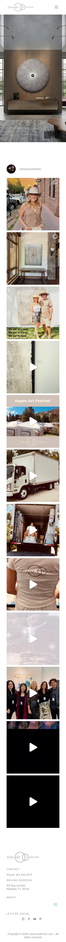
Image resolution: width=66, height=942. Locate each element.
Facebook (29, 919)
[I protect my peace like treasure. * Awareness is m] (33, 638)
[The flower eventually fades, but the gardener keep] (33, 421)
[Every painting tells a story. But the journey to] (33, 313)
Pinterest (40, 919)
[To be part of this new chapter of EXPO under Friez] (33, 693)
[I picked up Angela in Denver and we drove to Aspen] (33, 475)
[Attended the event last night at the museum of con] (33, 801)
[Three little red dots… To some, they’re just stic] (33, 367)
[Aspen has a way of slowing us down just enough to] (33, 204)
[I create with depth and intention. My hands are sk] (33, 584)
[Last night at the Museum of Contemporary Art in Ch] (33, 747)
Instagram (23, 919)
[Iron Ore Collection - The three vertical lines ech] (33, 258)
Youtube (34, 919)
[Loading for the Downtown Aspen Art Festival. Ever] (33, 530)
